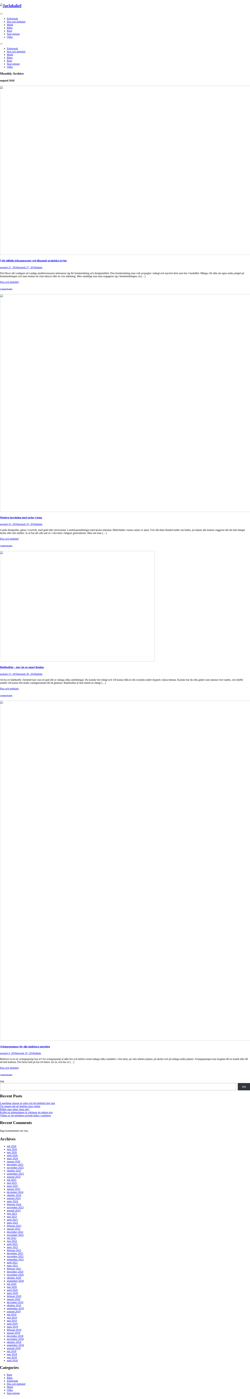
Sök (2, 1081)
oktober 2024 (14, 1195)
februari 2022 (14, 1250)
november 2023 (15, 1207)
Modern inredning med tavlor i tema (21, 517)
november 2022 (15, 1235)
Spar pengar (13, 33)
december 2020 (15, 1271)
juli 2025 (11, 1179)
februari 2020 (14, 1296)
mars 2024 (12, 1201)
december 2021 (15, 1253)
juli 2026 (11, 1146)
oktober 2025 (14, 1170)
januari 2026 (13, 1161)
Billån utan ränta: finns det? (14, 1109)
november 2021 (15, 1256)
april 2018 (12, 1360)
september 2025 (15, 1173)
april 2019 (12, 1323)
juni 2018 (12, 1354)
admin (39, 267)
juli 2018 (11, 1351)
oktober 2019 (14, 1305)
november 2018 (15, 1339)
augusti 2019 (14, 1311)
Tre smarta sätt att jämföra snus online (20, 1106)
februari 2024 (14, 1204)
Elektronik (12, 18)
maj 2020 (12, 1287)
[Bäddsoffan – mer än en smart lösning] (77, 660)
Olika (10, 37)
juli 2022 (11, 1238)
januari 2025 (13, 1189)
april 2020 (12, 1290)
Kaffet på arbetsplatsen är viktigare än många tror (26, 1112)
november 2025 (15, 1167)
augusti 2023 (14, 1210)
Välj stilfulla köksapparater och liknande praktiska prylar (33, 260)
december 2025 (15, 1164)
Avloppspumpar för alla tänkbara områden (25, 1046)
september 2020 (15, 1280)
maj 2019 (12, 1320)
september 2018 (15, 1345)
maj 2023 (12, 1216)
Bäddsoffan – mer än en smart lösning (22, 667)
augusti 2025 (14, 1176)
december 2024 (15, 1192)
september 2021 (15, 1259)
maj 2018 (12, 1357)
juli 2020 (11, 1284)
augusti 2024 (14, 1198)
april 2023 (12, 1219)
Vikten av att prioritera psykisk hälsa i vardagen (25, 1115)
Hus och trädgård (16, 21)
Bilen (10, 27)
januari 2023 (13, 1228)
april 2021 (12, 1262)
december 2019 (15, 1302)
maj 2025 (12, 1183)
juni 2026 (12, 1149)
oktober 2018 (14, 1342)
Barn (9, 30)
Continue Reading (6, 289)
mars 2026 (12, 1158)
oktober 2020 (14, 1277)
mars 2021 (12, 1265)
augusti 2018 (14, 1348)
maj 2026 (12, 1152)
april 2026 (12, 1155)
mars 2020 (12, 1293)
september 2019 (15, 1308)
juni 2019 (12, 1317)
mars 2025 (12, 1186)
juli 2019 (11, 1314)
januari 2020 (13, 1299)
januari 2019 (13, 1332)
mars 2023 (12, 1222)
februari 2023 (14, 1225)
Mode (10, 24)
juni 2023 (12, 1213)
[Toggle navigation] (1, 13)
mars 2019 (12, 1326)
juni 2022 (12, 1241)
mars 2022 (12, 1247)
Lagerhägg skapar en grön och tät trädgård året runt (27, 1103)
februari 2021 (14, 1268)
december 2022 (15, 1231)
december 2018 (15, 1336)
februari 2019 (14, 1329)
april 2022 (12, 1244)
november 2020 (15, 1274)
